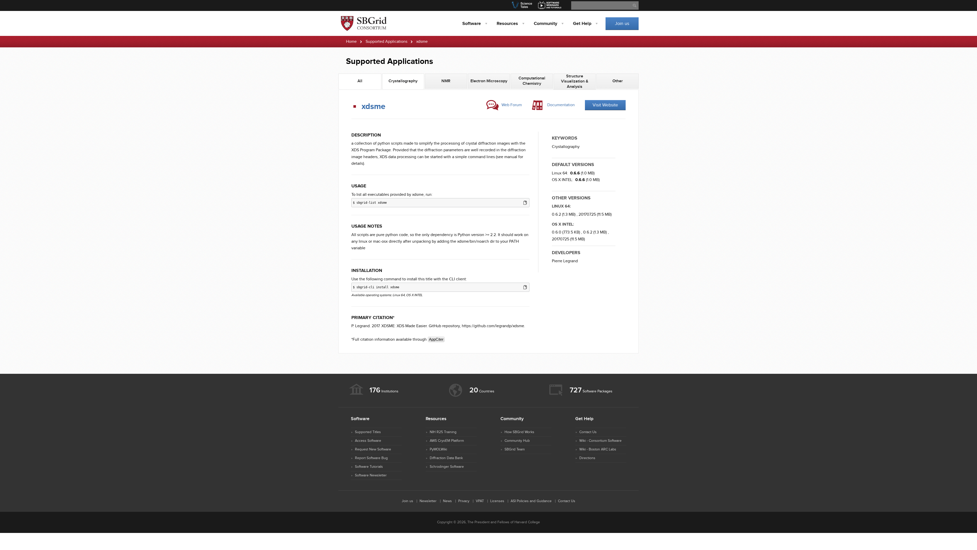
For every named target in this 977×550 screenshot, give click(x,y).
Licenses (497, 501)
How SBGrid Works (519, 432)
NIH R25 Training (443, 432)
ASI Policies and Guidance (531, 501)
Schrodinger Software (447, 467)
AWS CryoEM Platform (447, 441)
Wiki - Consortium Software (600, 441)
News (447, 501)
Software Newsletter (371, 475)
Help (582, 23)
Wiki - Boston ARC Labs (597, 449)
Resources (507, 23)
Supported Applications (386, 41)
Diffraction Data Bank (446, 458)
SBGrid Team (515, 449)
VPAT (480, 501)
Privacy (463, 501)
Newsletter (428, 501)
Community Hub (517, 441)
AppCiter (436, 339)
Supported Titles (368, 432)
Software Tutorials (369, 467)
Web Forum (511, 105)
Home (351, 41)
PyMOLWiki (438, 449)
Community (545, 23)
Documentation (561, 105)
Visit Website (605, 105)
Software (471, 23)
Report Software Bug (371, 458)
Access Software (368, 441)
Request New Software (373, 449)
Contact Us (588, 432)
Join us (622, 23)
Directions (587, 458)
